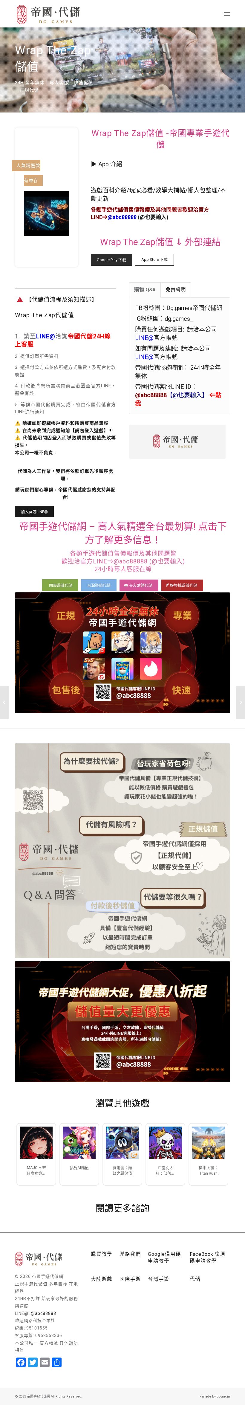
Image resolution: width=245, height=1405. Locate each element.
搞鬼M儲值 (79, 1167)
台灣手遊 (158, 1279)
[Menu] (227, 14)
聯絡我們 (130, 1254)
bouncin (223, 1396)
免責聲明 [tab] (176, 289)
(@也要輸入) (138, 217)
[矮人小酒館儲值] (4, 702)
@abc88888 (43, 1313)
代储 (195, 1279)
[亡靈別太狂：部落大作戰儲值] (165, 1143)
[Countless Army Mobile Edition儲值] (240, 702)
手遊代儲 (112, 210)
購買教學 (101, 1254)
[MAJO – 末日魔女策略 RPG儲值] (36, 1143)
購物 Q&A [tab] (145, 289)
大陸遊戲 (101, 1279)
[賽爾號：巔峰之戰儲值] (122, 1143)
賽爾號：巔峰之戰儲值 (122, 1170)
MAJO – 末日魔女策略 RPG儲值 (36, 1170)
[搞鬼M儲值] (79, 1143)
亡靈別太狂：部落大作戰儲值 (165, 1170)
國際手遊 (130, 1279)
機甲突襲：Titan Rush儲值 (208, 1170)
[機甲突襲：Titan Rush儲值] (208, 1143)
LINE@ (45, 336)
